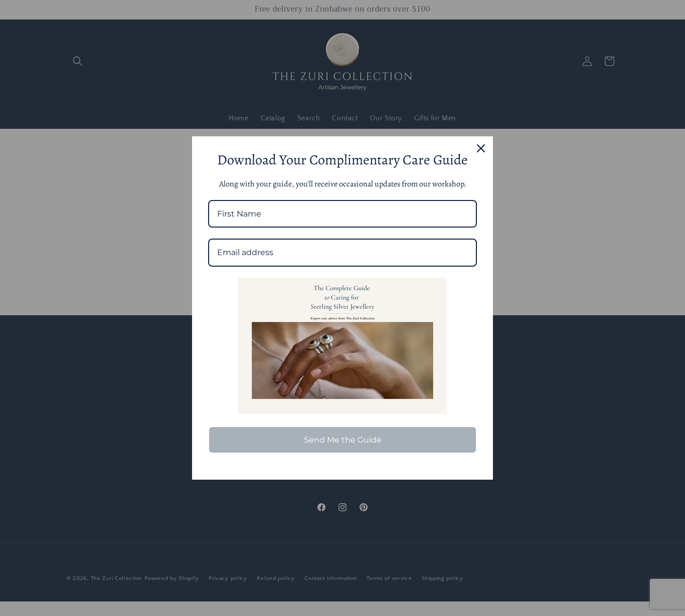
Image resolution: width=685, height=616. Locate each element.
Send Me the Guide (343, 440)
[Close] (481, 148)
